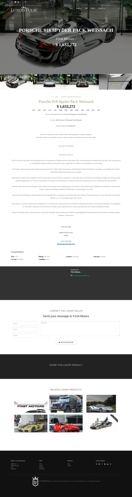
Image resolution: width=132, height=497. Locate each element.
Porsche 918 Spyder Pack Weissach (71, 96)
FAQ (12, 467)
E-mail (114, 2)
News (93, 8)
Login (119, 2)
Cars (40, 464)
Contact (13, 469)
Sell (86, 8)
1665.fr (98, 481)
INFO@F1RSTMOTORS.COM (66, 244)
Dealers (79, 8)
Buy (71, 8)
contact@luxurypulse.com (81, 275)
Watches (41, 469)
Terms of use (15, 465)
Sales (56, 96)
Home (40, 465)
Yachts (41, 467)
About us (101, 8)
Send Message (67, 342)
